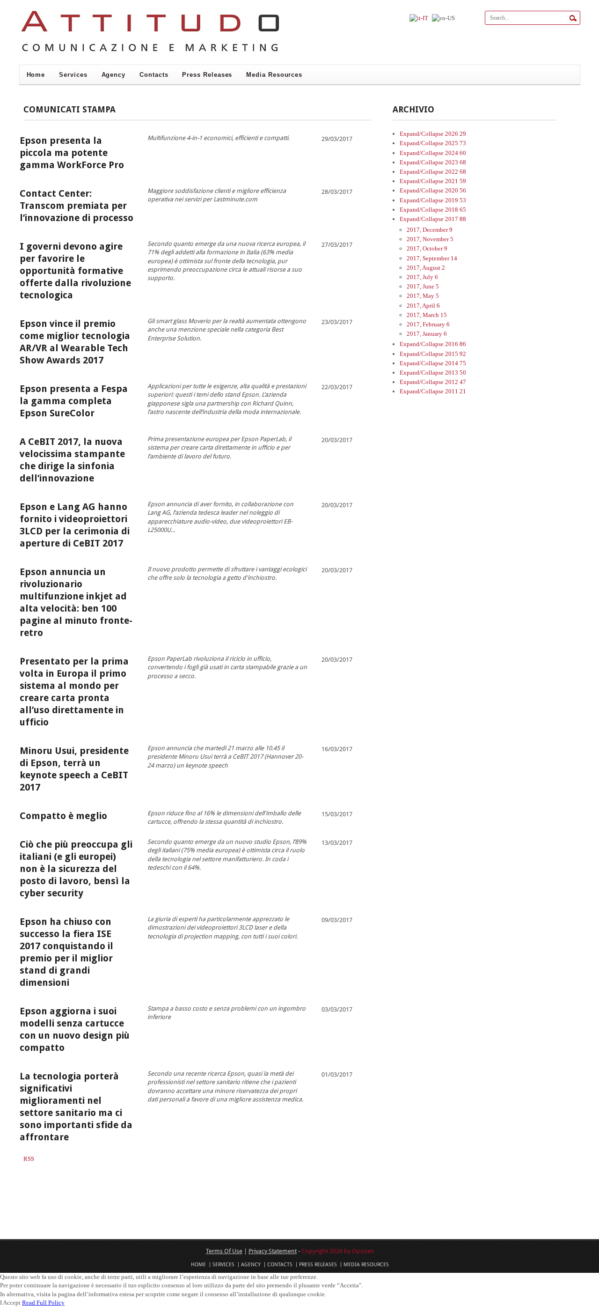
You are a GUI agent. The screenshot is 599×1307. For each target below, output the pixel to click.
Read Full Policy (43, 1302)
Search (573, 18)
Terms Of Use (224, 1251)
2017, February (428, 324)
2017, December (430, 229)
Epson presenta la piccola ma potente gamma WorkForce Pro (72, 152)
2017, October (427, 248)
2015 (455, 353)
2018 (455, 209)
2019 (455, 200)
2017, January (427, 333)
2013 (455, 372)
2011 (455, 391)
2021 (455, 181)
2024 (455, 152)
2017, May (423, 295)
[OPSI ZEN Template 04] (150, 53)
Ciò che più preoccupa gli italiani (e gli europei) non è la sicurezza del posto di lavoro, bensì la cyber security (76, 869)
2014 (455, 363)
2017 (455, 218)
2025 (455, 143)
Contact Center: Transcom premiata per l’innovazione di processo (76, 205)
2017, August (426, 267)
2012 (455, 381)
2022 (455, 171)
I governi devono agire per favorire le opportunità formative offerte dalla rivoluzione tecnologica (75, 271)
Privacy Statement (272, 1251)
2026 (455, 133)
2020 (455, 190)
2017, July (422, 277)
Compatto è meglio (63, 815)
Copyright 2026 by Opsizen (337, 1251)
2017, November (430, 239)
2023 (455, 162)
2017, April (423, 305)
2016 (455, 343)
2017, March (427, 314)
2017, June (423, 286)
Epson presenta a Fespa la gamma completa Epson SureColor (74, 401)
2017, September (432, 258)
